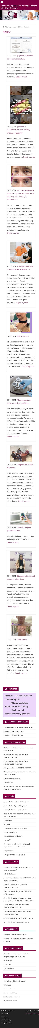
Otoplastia (7, 824)
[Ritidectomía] (21, 626)
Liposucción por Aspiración (13, 836)
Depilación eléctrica (10, 1001)
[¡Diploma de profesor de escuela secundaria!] (21, 45)
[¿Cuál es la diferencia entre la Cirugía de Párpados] (21, 177)
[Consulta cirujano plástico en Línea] (21, 518)
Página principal (10, 27)
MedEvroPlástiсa (19, 7)
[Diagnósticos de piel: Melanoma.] (21, 454)
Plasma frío (7, 840)
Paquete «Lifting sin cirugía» (13, 735)
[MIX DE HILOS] (21, 323)
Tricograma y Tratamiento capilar (15, 934)
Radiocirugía (8, 960)
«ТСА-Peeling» (9, 968)
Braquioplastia (8, 851)
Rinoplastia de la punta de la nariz (15, 828)
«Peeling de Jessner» (11, 989)
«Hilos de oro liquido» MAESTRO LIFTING (18, 918)
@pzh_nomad (17, 710)
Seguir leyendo (22, 77)
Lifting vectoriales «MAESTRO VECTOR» (18, 768)
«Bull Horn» (8, 820)
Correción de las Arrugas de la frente (16, 922)
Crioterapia (7, 985)
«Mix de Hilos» (9, 782)
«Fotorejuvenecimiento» (12, 997)
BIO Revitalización (10, 874)
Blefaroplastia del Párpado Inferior (15, 810)
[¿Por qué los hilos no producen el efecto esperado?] (21, 253)
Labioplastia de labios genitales (14, 855)
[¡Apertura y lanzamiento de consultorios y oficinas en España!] (21, 105)
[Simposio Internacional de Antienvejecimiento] (21, 562)
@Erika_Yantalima (19, 703)
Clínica (20, 27)
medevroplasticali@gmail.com (17, 714)
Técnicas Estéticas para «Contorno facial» (18, 727)
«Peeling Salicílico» (10, 993)
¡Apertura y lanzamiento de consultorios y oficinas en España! (18, 130)
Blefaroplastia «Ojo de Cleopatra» (15, 806)
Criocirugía (7, 964)
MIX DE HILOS (23, 336)
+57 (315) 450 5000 (23, 696)
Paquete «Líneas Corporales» (14, 731)
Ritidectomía (22, 640)
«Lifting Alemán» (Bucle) (12, 778)
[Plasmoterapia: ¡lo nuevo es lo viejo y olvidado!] (21, 387)
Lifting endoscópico (10, 832)
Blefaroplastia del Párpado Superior (16, 802)
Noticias (27, 27)
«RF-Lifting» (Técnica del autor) (14, 981)
